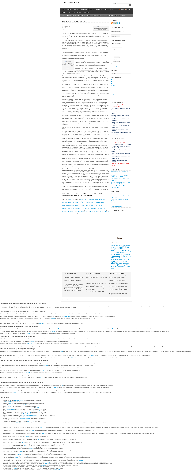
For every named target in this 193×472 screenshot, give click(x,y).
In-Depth (92, 9)
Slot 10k (53, 363)
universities (90, 211)
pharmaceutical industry (81, 208)
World (63, 15)
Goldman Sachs (117, 257)
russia (127, 263)
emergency (101, 202)
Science (76, 9)
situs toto (53, 318)
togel (43, 370)
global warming (125, 256)
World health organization (70, 213)
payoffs (72, 208)
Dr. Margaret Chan (90, 202)
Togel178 (3, 394)
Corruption (99, 9)
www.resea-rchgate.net (19, 400)
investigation (85, 205)
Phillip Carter (90, 208)
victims (99, 211)
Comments (128, 9)
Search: (115, 3)
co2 (117, 249)
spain (118, 265)
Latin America (109, 15)
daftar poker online (31, 421)
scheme (99, 210)
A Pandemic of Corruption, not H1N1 (74, 21)
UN (127, 265)
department (64, 202)
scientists (104, 210)
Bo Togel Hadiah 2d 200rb (57, 309)
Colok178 (18, 422)
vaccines (96, 211)
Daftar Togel (120, 306)
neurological (96, 207)
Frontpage (113, 193)
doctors (84, 202)
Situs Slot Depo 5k (7, 346)
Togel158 (25, 404)
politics (104, 208)
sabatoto (35, 390)
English (69, 15)
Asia (104, 15)
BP (111, 247)
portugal (119, 263)
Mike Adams (85, 207)
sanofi (88, 210)
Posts (122, 9)
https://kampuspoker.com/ (25, 418)
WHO (63, 213)
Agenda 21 (117, 245)
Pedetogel (25, 413)
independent (69, 205)
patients (68, 208)
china (119, 247)
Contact (64, 12)
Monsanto (120, 261)
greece (121, 259)
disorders (78, 202)
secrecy (64, 211)
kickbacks (91, 205)
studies (78, 211)
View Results (116, 59)
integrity (79, 205)
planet (95, 208)
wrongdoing (81, 213)
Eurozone (126, 254)
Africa (116, 15)
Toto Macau (60, 328)
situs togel (44, 416)
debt (112, 251)
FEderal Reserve (115, 256)
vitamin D (107, 211)
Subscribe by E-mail (117, 27)
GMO (112, 257)
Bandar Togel (57, 469)
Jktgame (49, 462)
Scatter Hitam (29, 343)
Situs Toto (53, 331)
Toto (62, 385)
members (80, 207)
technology (123, 265)
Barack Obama (127, 245)
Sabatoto (43, 433)
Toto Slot (92, 355)
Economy (69, 9)
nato (126, 261)
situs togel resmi (45, 428)
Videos (111, 9)
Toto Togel (33, 321)
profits (68, 210)
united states (125, 267)
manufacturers (70, 207)
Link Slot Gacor (23, 338)
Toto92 (33, 430)
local (104, 205)
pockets (100, 208)
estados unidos (119, 252)
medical (76, 207)
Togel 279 (11, 403)
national (90, 207)
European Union (119, 254)
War (106, 9)
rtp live (61, 351)
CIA (122, 247)
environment (113, 252)
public (71, 210)
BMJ (94, 199)
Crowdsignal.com (116, 61)
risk (86, 210)
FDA (129, 254)
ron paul (123, 263)
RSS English (72, 12)
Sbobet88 (81, 460)
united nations (83, 211)
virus (103, 211)
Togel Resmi (14, 468)
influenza (74, 205)
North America (81, 15)
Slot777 (71, 357)
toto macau (30, 333)
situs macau (42, 427)
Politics (89, 15)
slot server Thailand (19, 367)
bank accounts (83, 199)
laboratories (97, 205)
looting (64, 207)
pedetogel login (66, 316)
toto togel (33, 341)
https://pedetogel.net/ (37, 410)
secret (67, 211)
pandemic (64, 208)
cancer (115, 247)
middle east (113, 261)
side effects (73, 211)
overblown (102, 207)
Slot (35, 419)
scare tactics (94, 210)
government (115, 259)
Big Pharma (90, 199)
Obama (114, 263)
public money (77, 210)
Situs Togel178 (15, 392)
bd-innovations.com (47, 313)
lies (101, 205)
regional (82, 210)
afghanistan (113, 245)
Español (79, 12)
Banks (122, 245)
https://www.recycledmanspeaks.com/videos (30, 415)
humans (63, 205)
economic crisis (118, 250)
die (75, 202)
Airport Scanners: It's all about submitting (119, 202)
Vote (117, 56)
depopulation (71, 202)
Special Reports (97, 15)
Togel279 (21, 451)
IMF (125, 259)
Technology (84, 9)
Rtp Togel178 (8, 401)
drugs (97, 202)
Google (122, 257)
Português (87, 12)
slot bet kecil (45, 365)
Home (63, 9)
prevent (64, 210)
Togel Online (33, 375)
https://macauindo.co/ (10, 409)
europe (113, 254)
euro (125, 252)
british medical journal (100, 199)
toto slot (41, 323)
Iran (128, 259)
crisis (127, 249)
